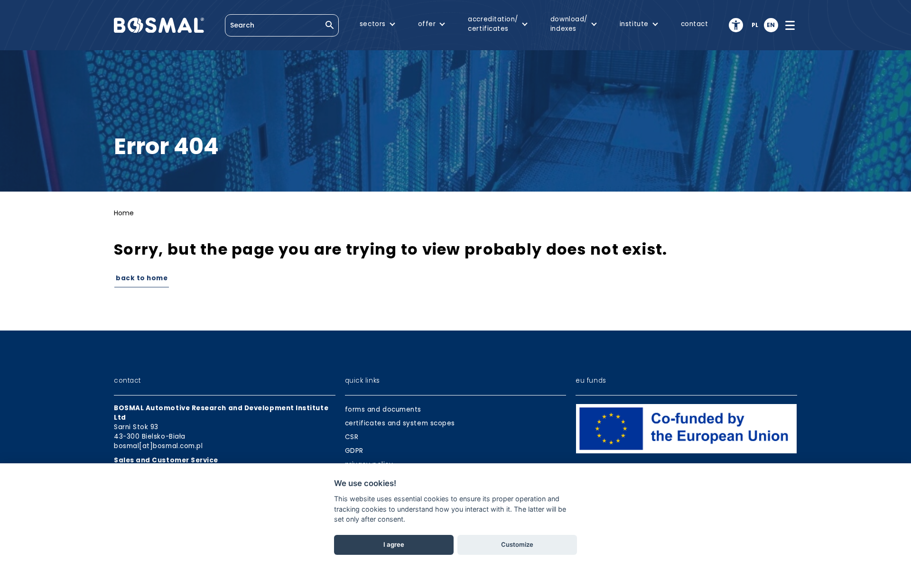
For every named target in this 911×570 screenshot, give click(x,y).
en (771, 25)
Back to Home (141, 278)
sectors (373, 23)
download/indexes (568, 24)
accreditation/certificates (493, 24)
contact (694, 23)
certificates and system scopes (400, 423)
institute (634, 23)
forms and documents (383, 409)
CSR (352, 436)
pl (755, 25)
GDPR (354, 450)
